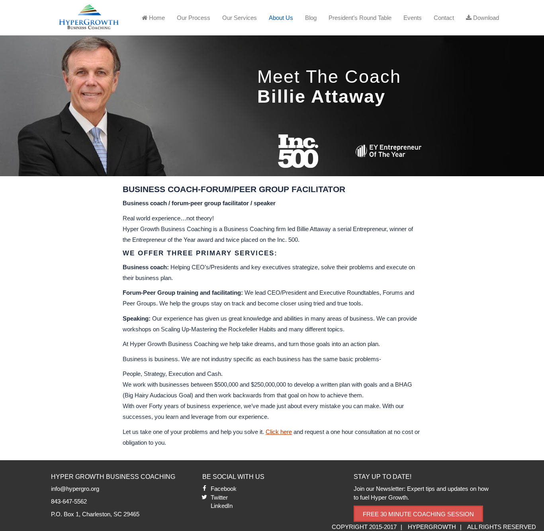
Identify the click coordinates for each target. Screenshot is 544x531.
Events (412, 17)
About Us (281, 17)
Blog (311, 17)
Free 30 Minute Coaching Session (418, 514)
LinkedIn (222, 505)
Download (485, 17)
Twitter (219, 497)
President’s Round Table (360, 17)
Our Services (239, 17)
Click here (279, 431)
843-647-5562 (69, 501)
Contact (444, 17)
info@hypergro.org (75, 488)
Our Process (193, 17)
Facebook (224, 488)
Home (156, 17)
